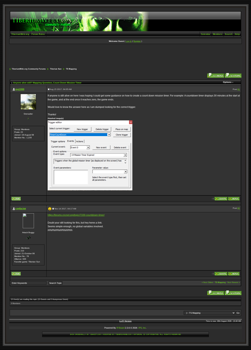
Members (218, 34)
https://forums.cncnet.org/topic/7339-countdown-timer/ (76, 215)
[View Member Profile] (28, 102)
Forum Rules (38, 34)
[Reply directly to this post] (234, 198)
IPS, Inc (142, 328)
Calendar (205, 34)
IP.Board (120, 328)
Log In (129, 41)
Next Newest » (233, 282)
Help (237, 34)
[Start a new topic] (233, 75)
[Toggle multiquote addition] (221, 198)
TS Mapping (71, 69)
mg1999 (19, 89)
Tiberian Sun (56, 69)
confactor (20, 208)
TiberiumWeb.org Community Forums (29, 69)
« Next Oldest (207, 282)
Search (228, 34)
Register (137, 41)
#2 (238, 208)
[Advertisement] (125, 56)
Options (227, 82)
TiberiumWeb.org (20, 34)
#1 (238, 89)
